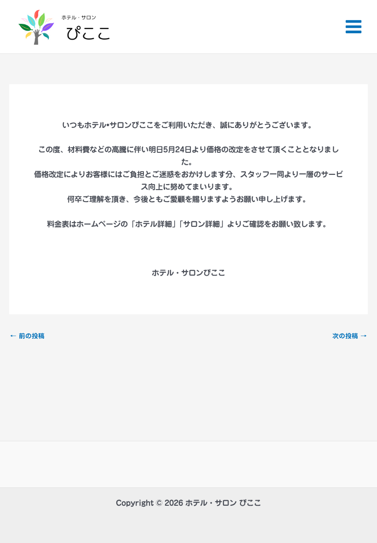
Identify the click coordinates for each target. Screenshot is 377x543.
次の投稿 (349, 336)
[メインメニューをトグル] (353, 26)
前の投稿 (27, 336)
